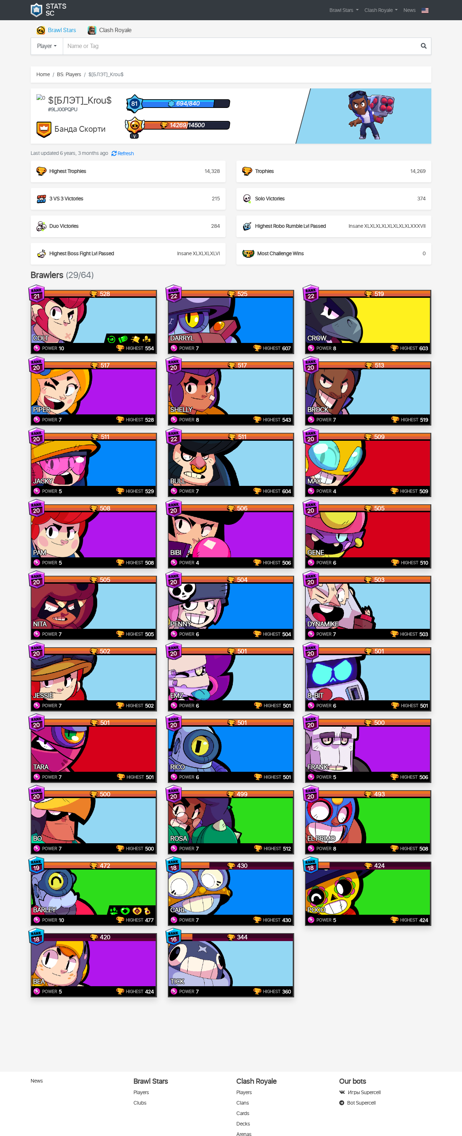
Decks (243, 1124)
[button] (425, 10)
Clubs (140, 1103)
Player (44, 46)
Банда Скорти (80, 130)
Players (141, 1092)
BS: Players (69, 74)
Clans (242, 1103)
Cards (242, 1113)
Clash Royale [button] (379, 10)
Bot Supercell (361, 1103)
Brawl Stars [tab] (62, 30)
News (410, 10)
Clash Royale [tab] (115, 30)
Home (43, 74)
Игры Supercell (364, 1092)
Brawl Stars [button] (342, 10)
